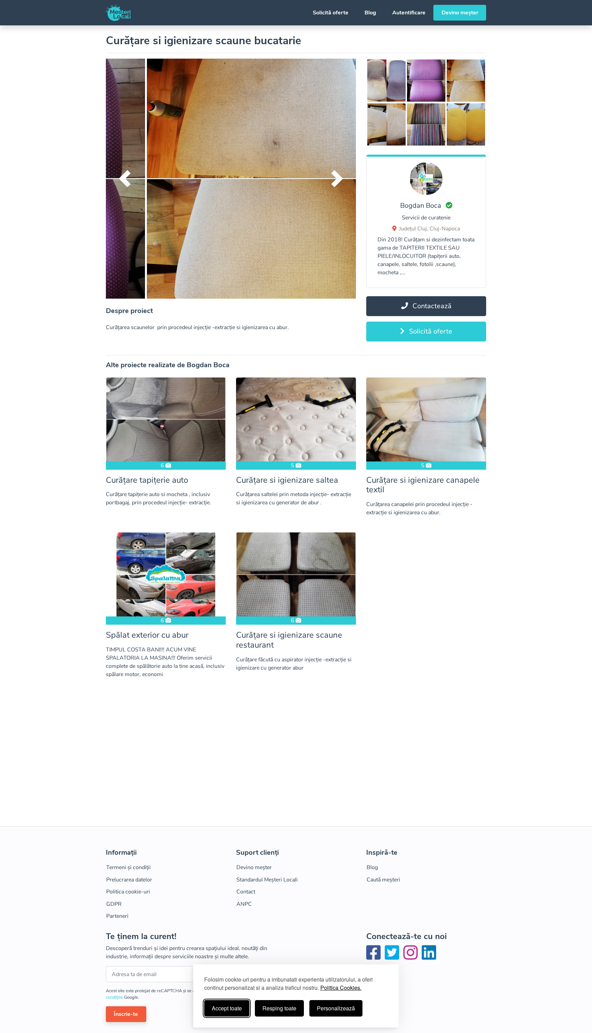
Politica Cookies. (340, 988)
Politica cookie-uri (128, 892)
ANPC (244, 904)
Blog (370, 12)
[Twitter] (393, 957)
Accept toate (227, 1008)
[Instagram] (411, 957)
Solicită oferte (330, 12)
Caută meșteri (383, 880)
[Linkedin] (429, 957)
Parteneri (117, 916)
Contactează (431, 306)
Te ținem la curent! (141, 936)
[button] (125, 179)
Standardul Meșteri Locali (267, 880)
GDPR (114, 904)
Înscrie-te (126, 1014)
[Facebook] (374, 957)
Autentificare (409, 12)
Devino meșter (460, 12)
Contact (245, 892)
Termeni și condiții (128, 867)
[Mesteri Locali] (118, 13)
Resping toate (279, 1008)
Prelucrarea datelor (129, 880)
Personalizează (336, 1008)
